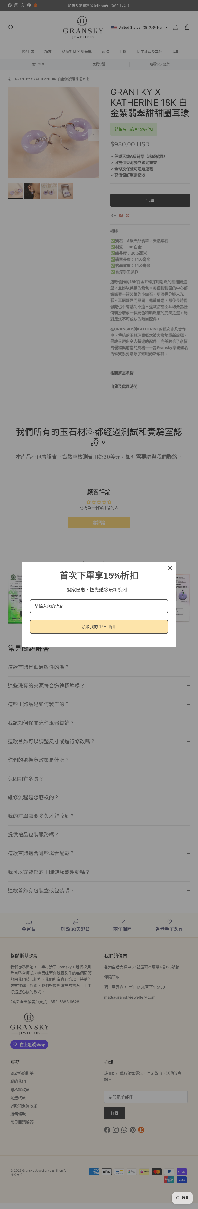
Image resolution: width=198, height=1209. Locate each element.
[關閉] (170, 568)
